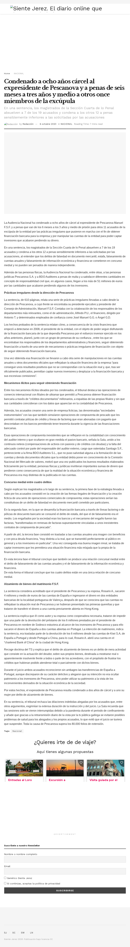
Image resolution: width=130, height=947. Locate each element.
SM (22, 932)
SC (13, 932)
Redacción (28, 124)
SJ (5, 932)
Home (7, 73)
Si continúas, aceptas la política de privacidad (33, 883)
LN (31, 932)
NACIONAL (19, 73)
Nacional (17, 731)
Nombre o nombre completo (20, 854)
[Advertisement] (65, 43)
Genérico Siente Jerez (19, 878)
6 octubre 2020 (48, 124)
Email (7, 866)
